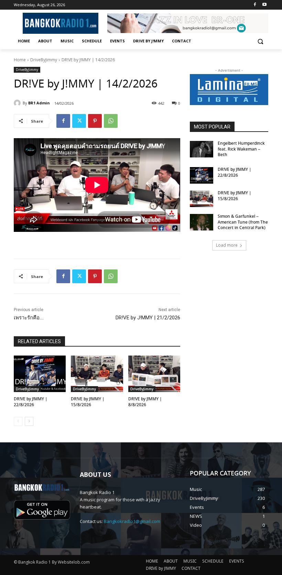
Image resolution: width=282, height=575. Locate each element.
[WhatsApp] (111, 121)
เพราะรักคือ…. (29, 318)
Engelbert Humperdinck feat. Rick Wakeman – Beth (241, 149)
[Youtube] (264, 5)
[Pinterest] (95, 121)
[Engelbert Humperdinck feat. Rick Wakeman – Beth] (201, 149)
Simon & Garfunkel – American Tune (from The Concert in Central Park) (243, 222)
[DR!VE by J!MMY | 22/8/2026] (40, 374)
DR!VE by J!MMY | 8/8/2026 (145, 402)
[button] (260, 41)
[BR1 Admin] (18, 103)
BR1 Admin (39, 102)
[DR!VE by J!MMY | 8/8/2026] (154, 374)
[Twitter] (79, 121)
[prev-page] (18, 421)
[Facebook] (255, 5)
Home (20, 60)
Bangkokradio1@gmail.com (132, 521)
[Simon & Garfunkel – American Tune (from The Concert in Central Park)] (201, 222)
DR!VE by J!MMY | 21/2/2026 (148, 318)
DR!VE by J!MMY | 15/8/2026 (88, 402)
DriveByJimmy (43, 60)
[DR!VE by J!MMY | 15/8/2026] (97, 374)
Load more (227, 245)
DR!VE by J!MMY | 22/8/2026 (30, 402)
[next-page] (29, 421)
